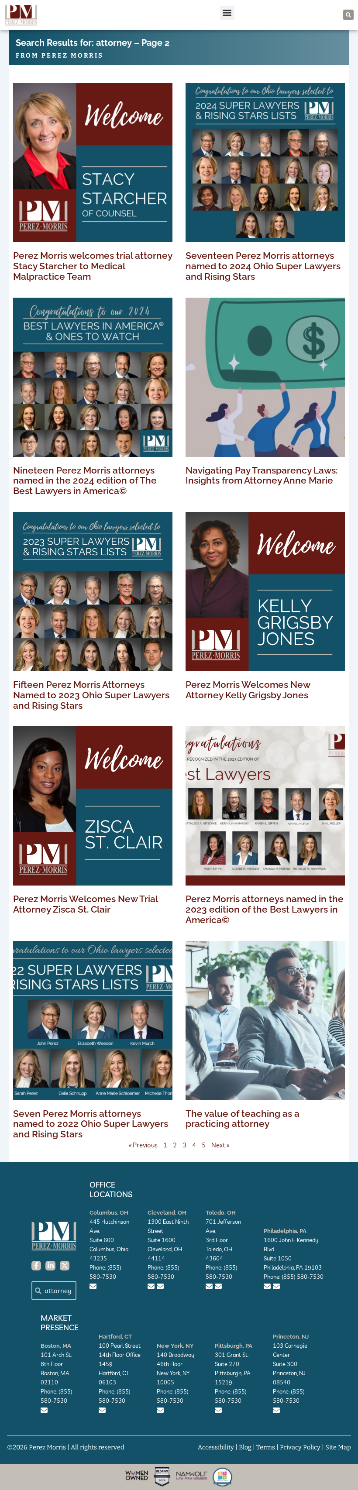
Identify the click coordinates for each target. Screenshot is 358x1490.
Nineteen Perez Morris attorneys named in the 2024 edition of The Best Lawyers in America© (85, 481)
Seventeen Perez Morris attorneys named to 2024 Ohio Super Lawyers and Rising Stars (263, 266)
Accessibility (216, 1447)
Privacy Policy (300, 1447)
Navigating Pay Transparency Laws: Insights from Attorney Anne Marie (262, 475)
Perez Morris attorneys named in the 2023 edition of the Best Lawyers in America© (265, 909)
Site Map (338, 1447)
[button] (227, 13)
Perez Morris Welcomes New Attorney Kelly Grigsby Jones (248, 689)
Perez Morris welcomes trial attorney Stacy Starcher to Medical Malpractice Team (92, 266)
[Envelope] (93, 1286)
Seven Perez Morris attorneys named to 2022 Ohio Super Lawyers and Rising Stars (90, 1124)
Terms (265, 1447)
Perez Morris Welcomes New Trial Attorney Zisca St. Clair (85, 904)
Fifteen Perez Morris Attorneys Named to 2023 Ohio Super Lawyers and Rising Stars (91, 695)
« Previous (143, 1145)
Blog (245, 1447)
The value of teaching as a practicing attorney (242, 1119)
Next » (220, 1145)
